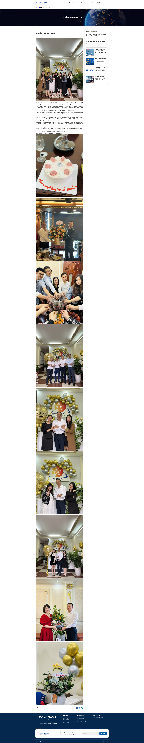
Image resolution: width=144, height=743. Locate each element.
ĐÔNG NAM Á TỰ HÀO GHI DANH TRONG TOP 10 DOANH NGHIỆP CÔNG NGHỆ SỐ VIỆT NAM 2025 (100, 61)
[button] (77, 708)
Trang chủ (38, 7)
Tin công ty (38, 30)
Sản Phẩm (81, 2)
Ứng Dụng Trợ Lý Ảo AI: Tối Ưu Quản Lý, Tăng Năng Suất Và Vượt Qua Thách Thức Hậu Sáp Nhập (100, 52)
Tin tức (86, 2)
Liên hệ (98, 2)
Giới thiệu (69, 2)
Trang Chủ (64, 2)
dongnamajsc (38, 728)
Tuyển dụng (93, 2)
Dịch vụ (74, 2)
